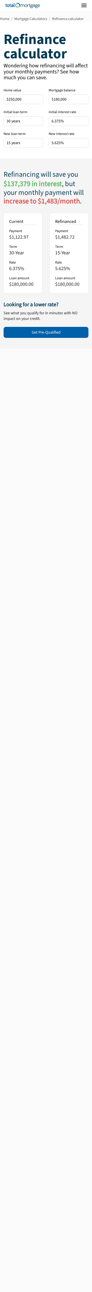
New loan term (14, 133)
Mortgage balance (62, 90)
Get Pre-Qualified (46, 332)
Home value (12, 90)
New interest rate (61, 133)
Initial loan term (15, 112)
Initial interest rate (62, 112)
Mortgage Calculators (30, 19)
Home (4, 19)
